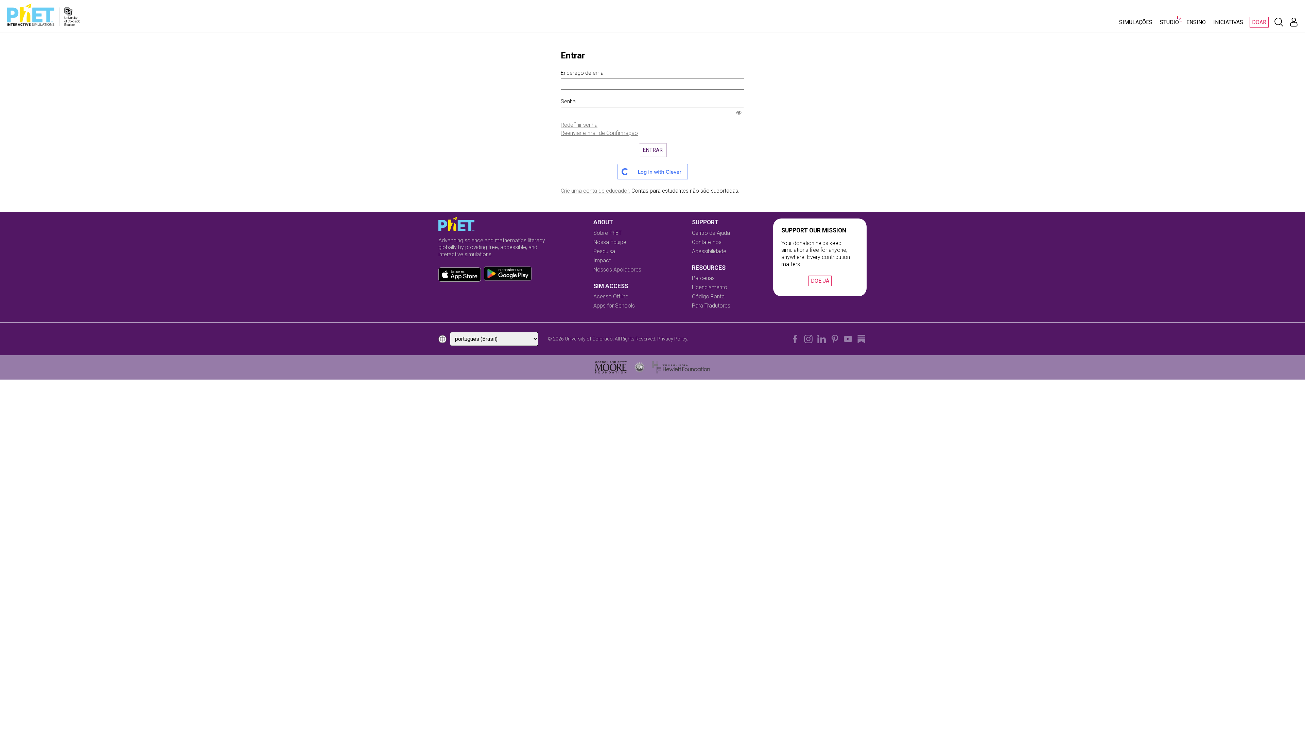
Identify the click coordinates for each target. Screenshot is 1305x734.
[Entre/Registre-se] (1293, 22)
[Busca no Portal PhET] (1278, 22)
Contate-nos (706, 242)
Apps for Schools (614, 305)
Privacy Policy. (672, 339)
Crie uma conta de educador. (595, 191)
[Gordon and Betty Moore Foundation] (611, 367)
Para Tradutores (711, 305)
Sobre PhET (607, 233)
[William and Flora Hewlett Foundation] (681, 367)
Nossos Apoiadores (617, 269)
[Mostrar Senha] (740, 113)
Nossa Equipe (609, 242)
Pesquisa (604, 251)
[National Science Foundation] (639, 367)
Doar (1259, 22)
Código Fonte (708, 296)
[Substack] (861, 339)
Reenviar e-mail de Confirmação (599, 133)
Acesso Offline (610, 296)
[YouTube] (848, 339)
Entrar (653, 150)
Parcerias (703, 278)
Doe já (820, 281)
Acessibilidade (709, 251)
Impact (602, 260)
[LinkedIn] (821, 339)
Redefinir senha (579, 125)
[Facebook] (795, 339)
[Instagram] (808, 339)
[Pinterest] (835, 339)
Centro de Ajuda (711, 233)
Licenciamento (709, 287)
